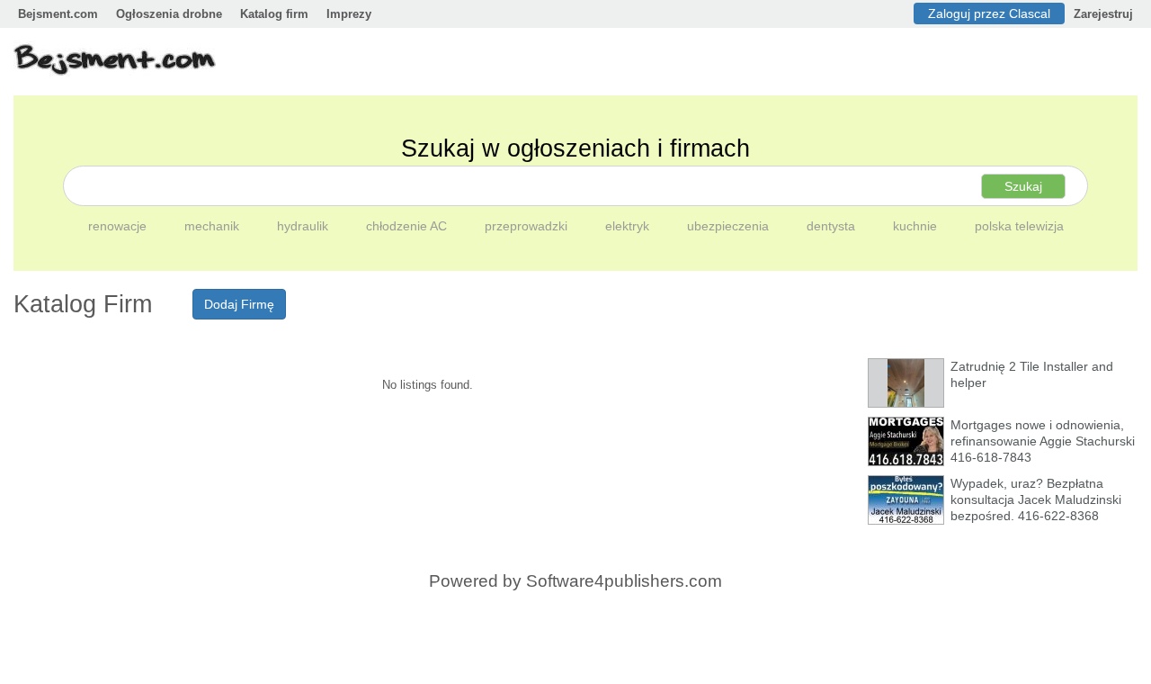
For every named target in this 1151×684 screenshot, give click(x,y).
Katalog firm (274, 14)
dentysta (833, 226)
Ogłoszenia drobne (169, 14)
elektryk (629, 226)
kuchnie (917, 226)
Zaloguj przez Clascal (989, 13)
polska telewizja (1019, 226)
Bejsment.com (58, 14)
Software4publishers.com (624, 581)
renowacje (119, 226)
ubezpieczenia (729, 226)
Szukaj (1023, 186)
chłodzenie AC (408, 226)
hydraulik (304, 226)
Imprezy (348, 14)
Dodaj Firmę (239, 304)
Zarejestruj (1103, 14)
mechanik (213, 226)
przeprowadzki (528, 226)
